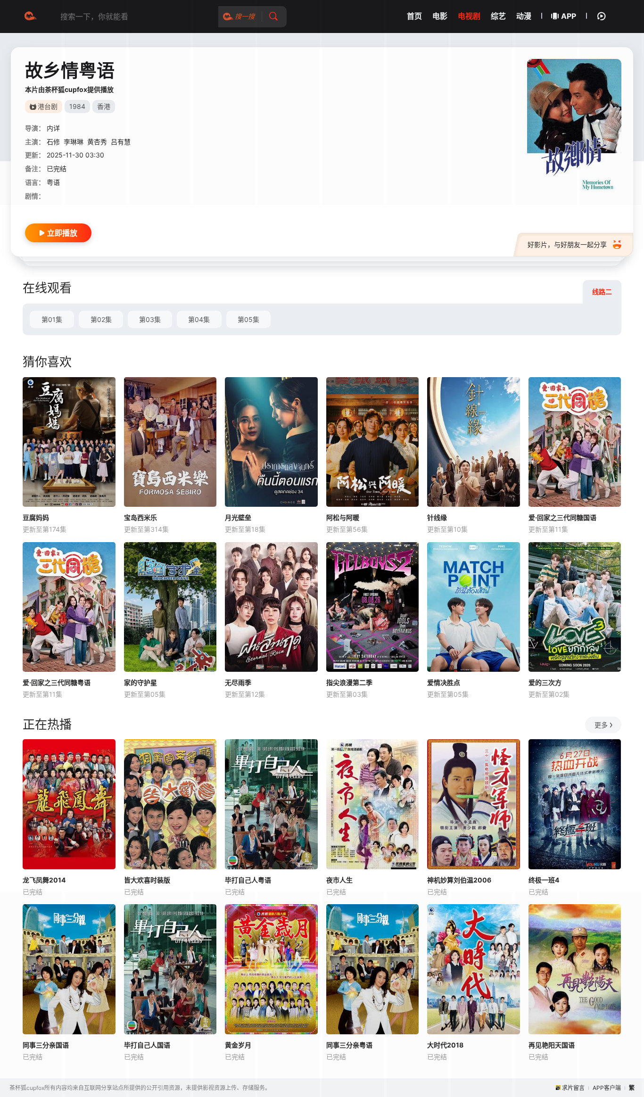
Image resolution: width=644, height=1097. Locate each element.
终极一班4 (543, 880)
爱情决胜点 (443, 682)
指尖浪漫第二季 (349, 682)
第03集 (150, 319)
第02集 (101, 319)
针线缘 (437, 517)
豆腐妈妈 (36, 517)
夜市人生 (339, 880)
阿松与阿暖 (342, 517)
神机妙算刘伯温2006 (459, 880)
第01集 (51, 319)
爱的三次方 (544, 682)
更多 (601, 725)
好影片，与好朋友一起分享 (567, 244)
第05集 (248, 319)
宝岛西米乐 (140, 517)
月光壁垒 (238, 517)
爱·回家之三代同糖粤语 (57, 682)
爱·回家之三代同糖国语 (562, 517)
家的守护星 (140, 682)
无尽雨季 (238, 682)
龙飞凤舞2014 (44, 880)
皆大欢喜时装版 (147, 880)
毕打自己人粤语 (248, 880)
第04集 (199, 319)
